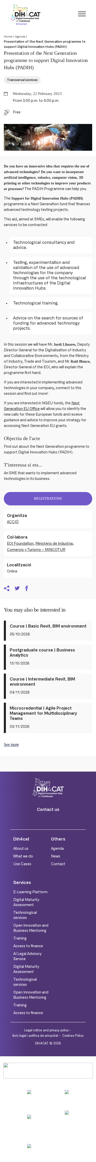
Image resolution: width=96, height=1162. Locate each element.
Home (8, 36)
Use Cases (22, 864)
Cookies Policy (73, 1035)
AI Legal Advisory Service (27, 956)
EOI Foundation (20, 544)
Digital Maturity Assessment (26, 902)
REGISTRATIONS (48, 498)
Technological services (25, 915)
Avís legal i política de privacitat (35, 1035)
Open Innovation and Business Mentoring (30, 928)
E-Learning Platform (30, 892)
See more (11, 744)
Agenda (20, 36)
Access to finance (28, 946)
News (55, 856)
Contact (58, 864)
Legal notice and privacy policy (46, 1030)
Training (20, 938)
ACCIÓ (13, 522)
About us (20, 849)
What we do (23, 856)
